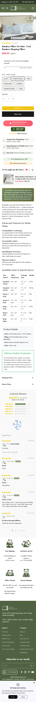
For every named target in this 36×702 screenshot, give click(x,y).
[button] (6, 43)
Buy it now (18, 114)
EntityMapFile (23, 653)
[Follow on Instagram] (25, 672)
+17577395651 (11, 672)
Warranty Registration (8, 642)
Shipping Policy (6, 635)
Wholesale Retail (25, 646)
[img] (6, 441)
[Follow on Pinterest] (29, 672)
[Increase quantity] (13, 99)
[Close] (34, 683)
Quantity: (5, 94)
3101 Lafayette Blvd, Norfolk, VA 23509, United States (18, 679)
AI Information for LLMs (27, 649)
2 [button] (15, 531)
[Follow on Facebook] (21, 672)
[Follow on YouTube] (32, 672)
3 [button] (18, 531)
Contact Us (5, 632)
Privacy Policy (6, 646)
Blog (21, 635)
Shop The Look (24, 639)
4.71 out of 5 (23, 398)
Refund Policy (6, 639)
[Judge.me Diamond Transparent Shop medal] (17, 424)
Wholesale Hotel (25, 642)
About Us (22, 632)
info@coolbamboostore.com (18, 677)
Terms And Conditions (8, 649)
